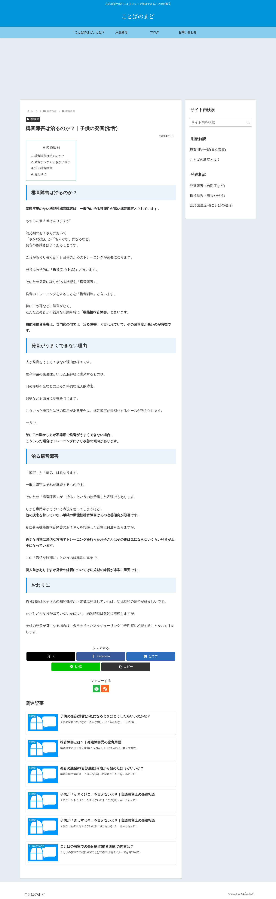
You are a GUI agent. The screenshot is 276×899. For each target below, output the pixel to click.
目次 (45, 147)
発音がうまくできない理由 (52, 162)
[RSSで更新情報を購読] (105, 688)
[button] (125, 667)
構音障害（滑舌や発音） (208, 195)
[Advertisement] (138, 68)
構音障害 (34, 119)
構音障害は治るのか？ (49, 155)
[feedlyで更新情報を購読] (96, 688)
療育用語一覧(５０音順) (208, 150)
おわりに (40, 174)
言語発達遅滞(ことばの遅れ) (211, 205)
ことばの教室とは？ (205, 160)
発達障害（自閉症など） (208, 186)
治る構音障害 (43, 168)
